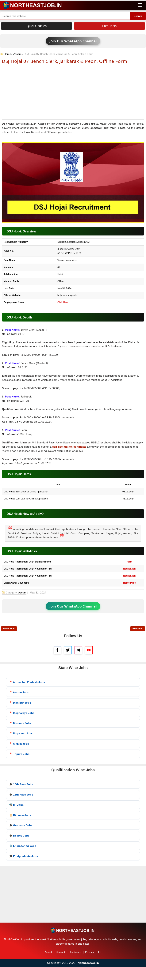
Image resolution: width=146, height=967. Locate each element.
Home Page (129, 582)
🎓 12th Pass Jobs (21, 794)
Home (7, 53)
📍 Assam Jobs (19, 692)
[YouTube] (89, 650)
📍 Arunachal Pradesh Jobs (27, 682)
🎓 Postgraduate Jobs (23, 856)
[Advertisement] (73, 91)
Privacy (89, 952)
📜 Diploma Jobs (20, 815)
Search (138, 16)
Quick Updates (37, 26)
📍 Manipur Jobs (20, 702)
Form (129, 561)
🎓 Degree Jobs (19, 835)
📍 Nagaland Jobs (21, 733)
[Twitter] (68, 650)
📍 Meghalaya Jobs (21, 712)
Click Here (62, 302)
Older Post (137, 628)
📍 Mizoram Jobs (20, 723)
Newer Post (9, 628)
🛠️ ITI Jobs (16, 804)
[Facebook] (57, 650)
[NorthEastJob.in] (73, 930)
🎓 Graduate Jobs (20, 825)
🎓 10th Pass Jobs (21, 784)
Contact (60, 952)
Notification (129, 568)
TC (99, 952)
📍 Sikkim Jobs (19, 743)
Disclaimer (75, 952)
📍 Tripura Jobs (19, 753)
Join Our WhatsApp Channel (73, 41)
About (48, 952)
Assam (17, 53)
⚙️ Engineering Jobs (22, 845)
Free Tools (109, 26)
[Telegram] (78, 650)
